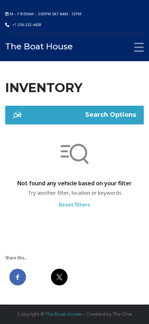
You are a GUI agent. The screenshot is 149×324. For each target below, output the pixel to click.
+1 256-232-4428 (26, 24)
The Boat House (63, 314)
